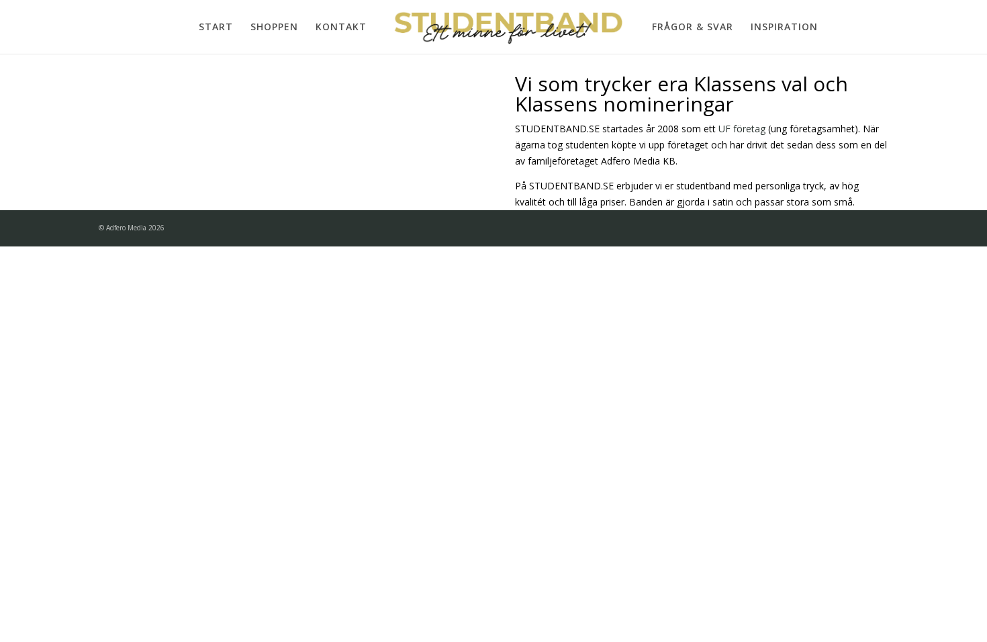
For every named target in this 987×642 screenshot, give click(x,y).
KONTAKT (341, 27)
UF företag (741, 128)
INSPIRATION (784, 27)
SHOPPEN (274, 27)
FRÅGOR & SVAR (692, 27)
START (216, 27)
